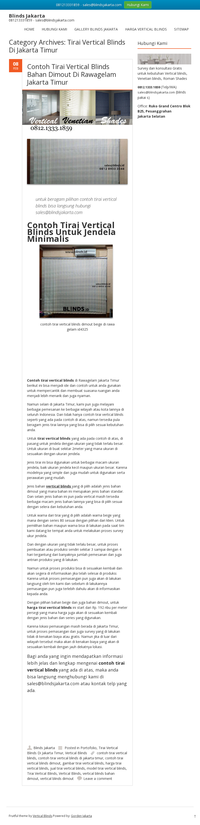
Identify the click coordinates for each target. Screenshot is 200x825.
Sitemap (181, 29)
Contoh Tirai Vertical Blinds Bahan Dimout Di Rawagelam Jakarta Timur (71, 74)
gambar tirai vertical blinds (83, 763)
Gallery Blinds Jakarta (96, 29)
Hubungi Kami (54, 29)
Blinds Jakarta (44, 747)
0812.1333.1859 (149, 87)
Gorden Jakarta (81, 816)
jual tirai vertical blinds (67, 768)
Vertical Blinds (76, 753)
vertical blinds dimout (57, 778)
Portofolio (88, 747)
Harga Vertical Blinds (146, 29)
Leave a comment (97, 778)
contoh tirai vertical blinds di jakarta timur (70, 758)
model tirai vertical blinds (106, 768)
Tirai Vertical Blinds (42, 773)
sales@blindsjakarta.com (156, 92)
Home (29, 29)
